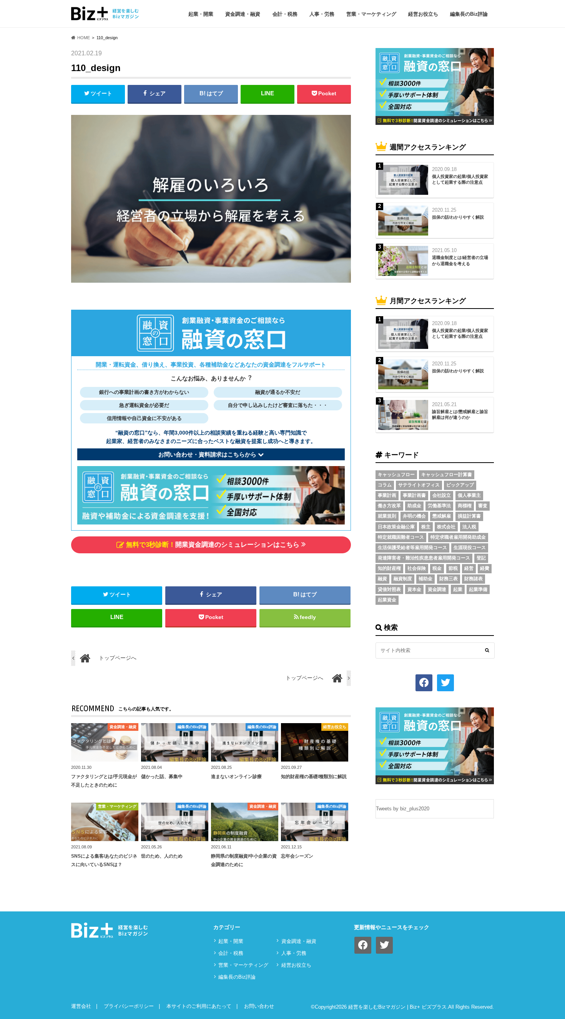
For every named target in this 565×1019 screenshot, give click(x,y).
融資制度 (403, 578)
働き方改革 (389, 505)
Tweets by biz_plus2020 (402, 809)
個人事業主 (469, 495)
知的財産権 (389, 568)
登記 (481, 558)
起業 (457, 589)
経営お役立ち (423, 14)
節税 (453, 568)
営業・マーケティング (371, 14)
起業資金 (387, 599)
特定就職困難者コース (401, 537)
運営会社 (81, 1006)
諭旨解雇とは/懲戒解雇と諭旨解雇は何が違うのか (460, 414)
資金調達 (437, 589)
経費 (484, 568)
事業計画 (387, 495)
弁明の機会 (414, 516)
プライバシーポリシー (129, 1006)
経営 (469, 568)
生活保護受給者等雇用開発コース (412, 547)
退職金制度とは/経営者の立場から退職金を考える (460, 260)
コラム (385, 485)
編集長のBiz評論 (469, 14)
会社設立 (441, 495)
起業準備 (478, 589)
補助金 (425, 578)
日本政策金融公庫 (396, 526)
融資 (382, 578)
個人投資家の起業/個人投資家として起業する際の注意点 (460, 179)
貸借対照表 (389, 589)
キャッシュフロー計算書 (446, 474)
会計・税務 (285, 14)
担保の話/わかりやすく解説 (458, 217)
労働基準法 (439, 505)
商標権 (465, 505)
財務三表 (448, 578)
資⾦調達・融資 (242, 14)
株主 (425, 526)
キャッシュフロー (396, 474)
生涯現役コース (470, 547)
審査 (482, 505)
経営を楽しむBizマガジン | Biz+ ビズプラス (397, 1007)
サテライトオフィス (419, 485)
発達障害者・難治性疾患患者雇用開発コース (424, 558)
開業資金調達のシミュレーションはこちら (212, 544)
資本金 (414, 589)
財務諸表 (473, 578)
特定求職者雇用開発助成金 (458, 537)
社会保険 (416, 568)
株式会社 (446, 526)
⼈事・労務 (321, 14)
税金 (437, 568)
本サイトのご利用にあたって (198, 1006)
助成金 (414, 505)
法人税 (469, 526)
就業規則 (387, 516)
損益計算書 (469, 516)
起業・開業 (200, 14)
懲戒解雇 (441, 516)
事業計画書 (414, 495)
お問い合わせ (259, 1006)
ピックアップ (460, 485)
